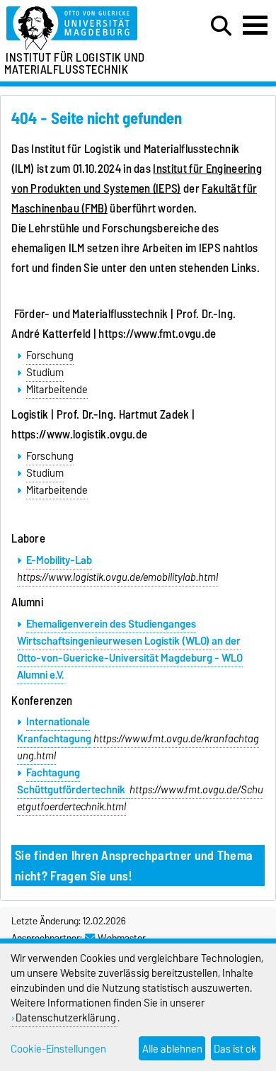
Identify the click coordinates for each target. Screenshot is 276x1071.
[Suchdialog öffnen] (221, 26)
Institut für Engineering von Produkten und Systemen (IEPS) (136, 178)
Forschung (50, 355)
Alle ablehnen (172, 1049)
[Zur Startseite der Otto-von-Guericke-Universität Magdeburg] (85, 29)
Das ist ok (235, 1049)
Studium (45, 372)
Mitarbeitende (57, 389)
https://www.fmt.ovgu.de (157, 334)
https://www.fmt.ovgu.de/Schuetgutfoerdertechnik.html (140, 798)
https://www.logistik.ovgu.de (79, 434)
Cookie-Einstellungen (58, 1049)
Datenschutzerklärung (66, 1017)
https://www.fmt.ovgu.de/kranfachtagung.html (138, 747)
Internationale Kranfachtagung (54, 730)
